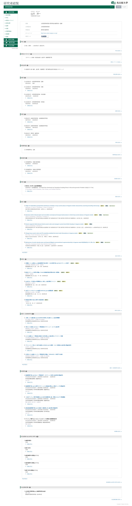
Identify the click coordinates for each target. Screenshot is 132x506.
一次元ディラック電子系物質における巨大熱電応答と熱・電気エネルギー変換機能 (45, 397)
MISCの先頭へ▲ (118, 310)
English (124, 6)
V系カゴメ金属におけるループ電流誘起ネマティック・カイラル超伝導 (42, 326)
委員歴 (7, 34)
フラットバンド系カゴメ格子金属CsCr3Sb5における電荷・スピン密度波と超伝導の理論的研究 (48, 345)
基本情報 (8, 15)
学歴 (7, 28)
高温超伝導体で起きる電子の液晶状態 (34, 299)
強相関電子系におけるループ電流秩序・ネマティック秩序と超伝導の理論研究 (44, 375)
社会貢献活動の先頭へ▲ (117, 499)
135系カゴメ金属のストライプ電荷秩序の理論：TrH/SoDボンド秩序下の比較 (43, 354)
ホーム (111, 6)
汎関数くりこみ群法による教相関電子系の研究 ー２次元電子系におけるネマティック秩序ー (47, 263)
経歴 (7, 25)
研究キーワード (10, 20)
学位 (7, 17)
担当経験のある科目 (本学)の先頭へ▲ (114, 482)
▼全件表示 (24, 252)
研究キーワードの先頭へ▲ (116, 62)
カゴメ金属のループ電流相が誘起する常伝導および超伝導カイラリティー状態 (44, 336)
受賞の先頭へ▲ (118, 196)
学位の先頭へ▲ (118, 50)
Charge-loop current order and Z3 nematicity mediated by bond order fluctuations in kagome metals (51, 233)
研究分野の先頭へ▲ (117, 74)
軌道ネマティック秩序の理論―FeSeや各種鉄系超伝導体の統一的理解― (42, 272)
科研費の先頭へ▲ (118, 431)
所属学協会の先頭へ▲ (117, 154)
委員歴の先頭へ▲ (118, 178)
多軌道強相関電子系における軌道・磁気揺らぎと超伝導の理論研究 (41, 408)
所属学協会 (8, 31)
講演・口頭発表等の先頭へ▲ (116, 368)
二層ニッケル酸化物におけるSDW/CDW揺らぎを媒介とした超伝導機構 (42, 317)
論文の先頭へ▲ (118, 255)
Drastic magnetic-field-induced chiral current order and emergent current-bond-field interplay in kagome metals (54, 224)
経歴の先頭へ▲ (118, 111)
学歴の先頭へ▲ (118, 142)
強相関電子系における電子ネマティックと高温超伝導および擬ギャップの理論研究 (45, 386)
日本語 (118, 6)
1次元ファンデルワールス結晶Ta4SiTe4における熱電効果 (39, 290)
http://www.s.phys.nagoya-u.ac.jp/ (49, 33)
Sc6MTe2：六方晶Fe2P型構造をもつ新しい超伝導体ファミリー (41, 281)
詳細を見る (30, 90)
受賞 (7, 36)
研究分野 (8, 23)
